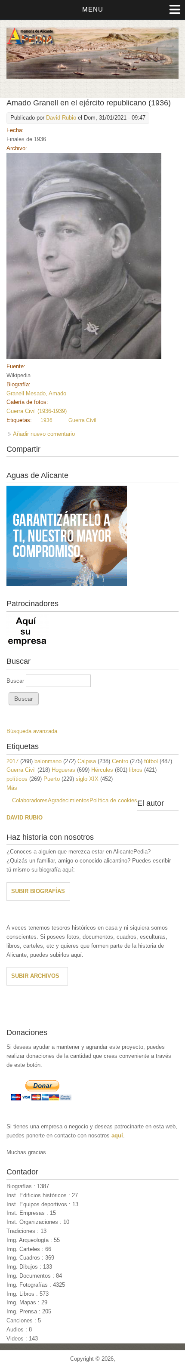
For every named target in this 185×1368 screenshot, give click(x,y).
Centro (120, 761)
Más (11, 788)
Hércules (102, 770)
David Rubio (61, 117)
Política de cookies (113, 800)
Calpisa (86, 761)
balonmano (48, 761)
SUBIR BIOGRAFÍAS (38, 891)
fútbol (151, 761)
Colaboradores (30, 800)
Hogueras (63, 770)
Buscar (16, 681)
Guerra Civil (82, 420)
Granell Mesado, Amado (36, 393)
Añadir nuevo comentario (44, 434)
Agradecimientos (68, 800)
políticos (17, 779)
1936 (46, 420)
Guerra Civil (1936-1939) (36, 411)
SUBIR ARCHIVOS (35, 976)
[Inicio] (92, 77)
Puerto (51, 779)
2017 (12, 761)
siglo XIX (87, 779)
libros (135, 770)
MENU (92, 9)
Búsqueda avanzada (31, 731)
